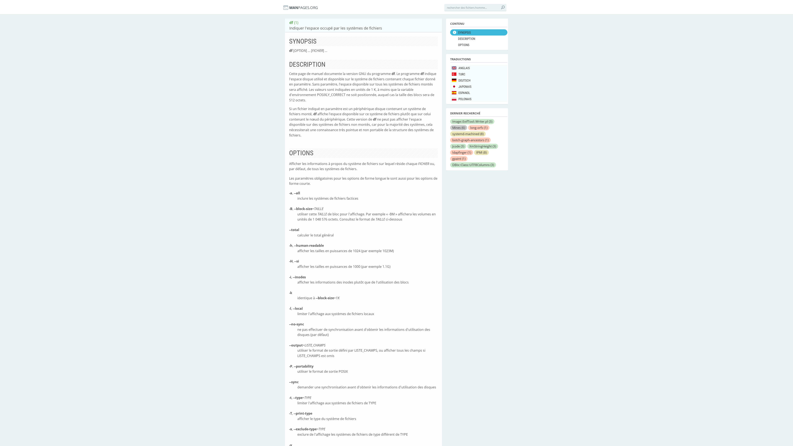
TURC (461, 74)
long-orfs (478, 128)
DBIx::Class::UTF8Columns (473, 165)
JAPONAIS (464, 87)
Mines (458, 128)
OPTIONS (463, 45)
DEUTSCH (464, 80)
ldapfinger (461, 152)
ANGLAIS (464, 68)
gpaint (458, 159)
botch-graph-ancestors (470, 140)
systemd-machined (468, 134)
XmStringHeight (482, 146)
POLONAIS (464, 99)
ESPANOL (464, 93)
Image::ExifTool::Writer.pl (472, 121)
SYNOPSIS (464, 32)
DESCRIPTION (466, 39)
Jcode (458, 146)
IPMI (481, 152)
